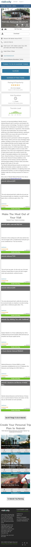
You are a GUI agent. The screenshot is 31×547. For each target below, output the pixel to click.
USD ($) (15, 1)
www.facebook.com (9, 55)
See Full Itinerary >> (15, 453)
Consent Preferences (22, 520)
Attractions (16, 6)
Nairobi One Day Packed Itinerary (10, 445)
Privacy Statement (21, 517)
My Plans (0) (26, 6)
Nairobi (9, 6)
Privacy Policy (4, 543)
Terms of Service (13, 543)
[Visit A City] (5, 510)
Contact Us (20, 514)
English (21, 1)
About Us (19, 515)
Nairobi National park (15, 178)
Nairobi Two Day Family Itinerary (10, 485)
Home (3, 6)
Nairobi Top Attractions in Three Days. (11, 465)
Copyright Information (23, 519)
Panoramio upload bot (25, 9)
